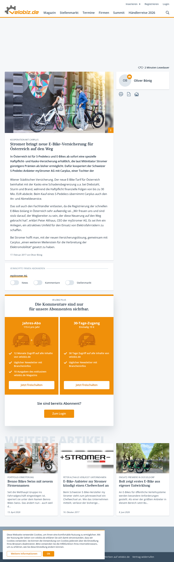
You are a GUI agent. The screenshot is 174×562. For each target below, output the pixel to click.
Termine (89, 13)
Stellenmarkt (69, 13)
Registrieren (152, 4)
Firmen (104, 13)
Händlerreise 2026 (142, 13)
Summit (119, 13)
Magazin (50, 13)
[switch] (14, 282)
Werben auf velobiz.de (117, 557)
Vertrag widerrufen (143, 557)
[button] (48, 554)
